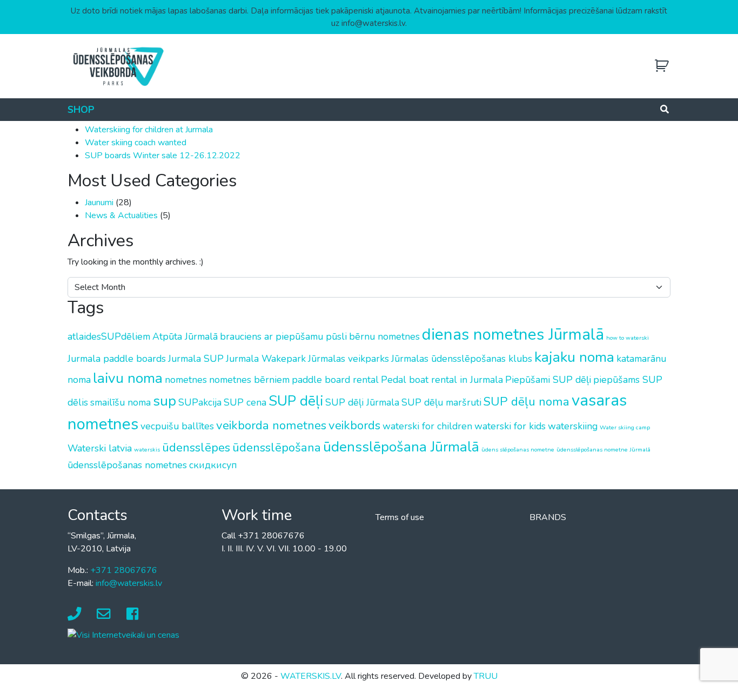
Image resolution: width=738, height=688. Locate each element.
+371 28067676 (123, 570)
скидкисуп (213, 464)
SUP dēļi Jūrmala (362, 402)
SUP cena (245, 402)
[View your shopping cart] (662, 66)
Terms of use (399, 517)
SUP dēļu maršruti (441, 402)
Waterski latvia (100, 448)
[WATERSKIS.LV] (117, 66)
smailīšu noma (120, 402)
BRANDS (547, 517)
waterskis (147, 450)
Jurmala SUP (196, 358)
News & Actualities (121, 215)
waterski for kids (510, 426)
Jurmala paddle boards (117, 358)
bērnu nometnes (384, 336)
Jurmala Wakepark (266, 358)
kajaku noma (574, 357)
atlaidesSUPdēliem (109, 336)
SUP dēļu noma (526, 401)
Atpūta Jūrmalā (185, 336)
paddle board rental (335, 379)
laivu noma (128, 378)
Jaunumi (99, 202)
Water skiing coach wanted (135, 143)
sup (164, 400)
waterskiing (573, 426)
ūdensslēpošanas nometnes (127, 464)
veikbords (354, 425)
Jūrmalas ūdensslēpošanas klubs (461, 358)
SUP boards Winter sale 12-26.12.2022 (162, 155)
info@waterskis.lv (129, 583)
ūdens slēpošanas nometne (517, 450)
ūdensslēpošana (276, 447)
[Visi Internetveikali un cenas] (123, 634)
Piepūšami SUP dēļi (548, 379)
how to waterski (627, 338)
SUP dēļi (296, 400)
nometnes (186, 379)
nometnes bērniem (249, 379)
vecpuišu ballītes (177, 426)
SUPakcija (200, 402)
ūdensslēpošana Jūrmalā (401, 446)
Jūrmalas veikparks (348, 358)
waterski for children (427, 426)
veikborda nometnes (271, 425)
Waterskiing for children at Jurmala (149, 130)
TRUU (486, 676)
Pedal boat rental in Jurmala (442, 379)
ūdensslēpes (196, 447)
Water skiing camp (625, 427)
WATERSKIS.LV (310, 676)
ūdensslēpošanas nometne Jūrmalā (603, 450)
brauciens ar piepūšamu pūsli (283, 336)
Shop (81, 109)
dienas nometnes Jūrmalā (513, 334)
